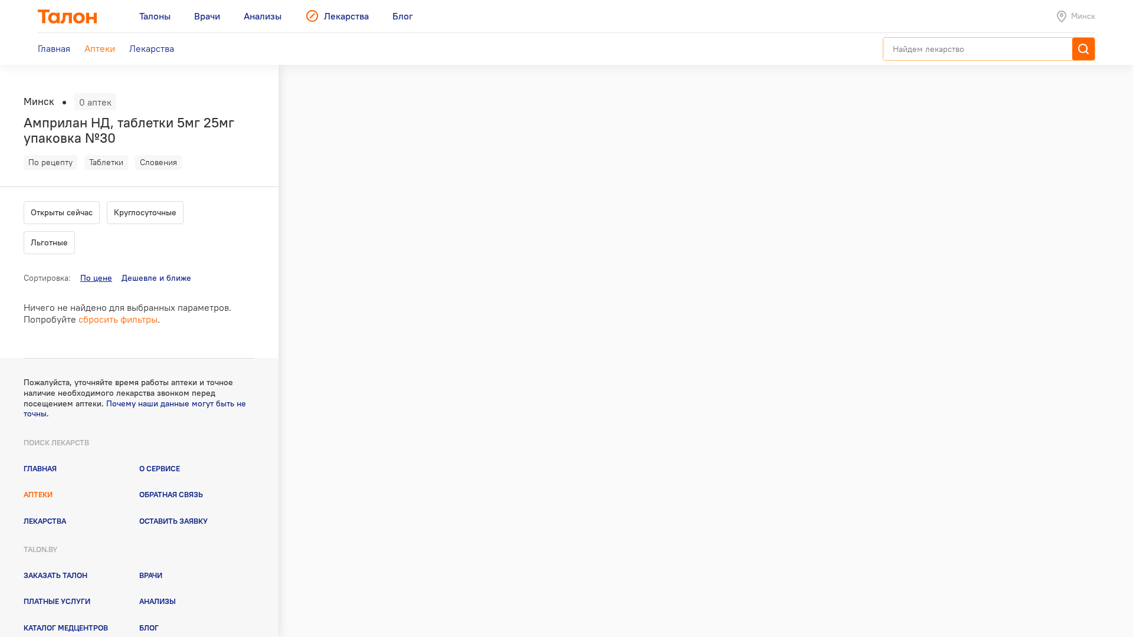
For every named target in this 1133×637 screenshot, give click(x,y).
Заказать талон (55, 575)
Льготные (49, 242)
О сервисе (159, 468)
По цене (96, 277)
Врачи (150, 575)
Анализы (157, 601)
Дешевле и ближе (156, 277)
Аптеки (38, 494)
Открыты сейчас (62, 212)
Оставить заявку (173, 521)
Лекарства (45, 521)
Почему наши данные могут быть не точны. (135, 408)
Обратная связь (171, 494)
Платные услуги (57, 601)
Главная (40, 468)
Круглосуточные (145, 212)
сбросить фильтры (118, 319)
